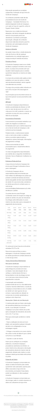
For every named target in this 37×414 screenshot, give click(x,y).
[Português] (25, 4)
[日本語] (32, 4)
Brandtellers (22, 410)
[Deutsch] (28, 4)
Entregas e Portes (23, 404)
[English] (30, 4)
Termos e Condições (10, 404)
